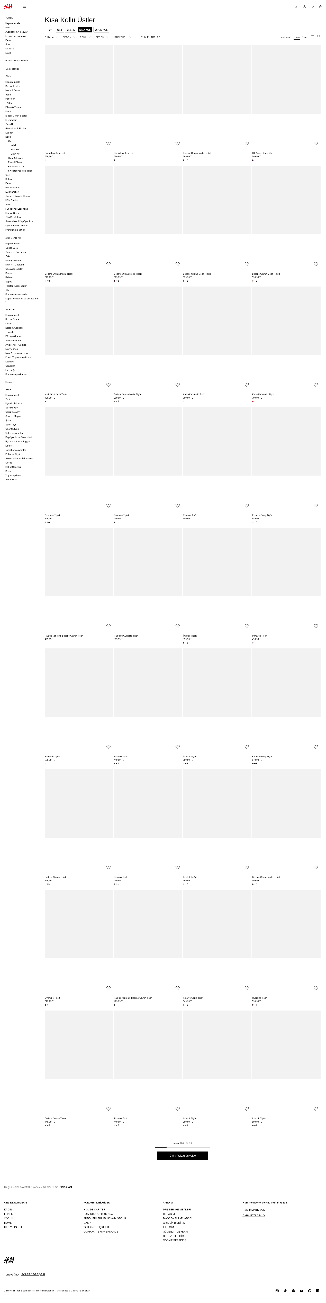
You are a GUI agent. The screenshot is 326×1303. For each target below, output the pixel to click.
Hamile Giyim (12, 213)
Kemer (8, 273)
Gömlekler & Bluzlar (15, 128)
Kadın (36, 1187)
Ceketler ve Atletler (15, 450)
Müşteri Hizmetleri (177, 1209)
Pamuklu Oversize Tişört (126, 636)
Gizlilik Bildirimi (174, 1222)
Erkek (8, 1213)
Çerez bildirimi (174, 1236)
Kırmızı (252, 401)
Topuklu (9, 332)
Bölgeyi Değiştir (33, 1274)
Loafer (8, 323)
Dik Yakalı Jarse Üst (55, 153)
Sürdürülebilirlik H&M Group (105, 1218)
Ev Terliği (10, 370)
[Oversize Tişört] (79, 458)
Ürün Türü (120, 37)
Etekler (9, 132)
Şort (7, 175)
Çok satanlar (12, 68)
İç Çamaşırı (11, 120)
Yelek (13, 145)
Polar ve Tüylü (13, 454)
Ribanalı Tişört (190, 515)
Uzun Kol (15, 153)
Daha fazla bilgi (253, 1215)
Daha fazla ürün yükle (182, 1155)
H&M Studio (11, 200)
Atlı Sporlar (11, 479)
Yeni (7, 399)
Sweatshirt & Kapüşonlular (19, 221)
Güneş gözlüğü (13, 260)
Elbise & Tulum (13, 107)
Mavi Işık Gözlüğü (14, 264)
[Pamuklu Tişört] (148, 458)
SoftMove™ (11, 407)
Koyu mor (252, 160)
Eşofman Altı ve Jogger (17, 441)
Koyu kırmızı (45, 1125)
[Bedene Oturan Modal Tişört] (217, 96)
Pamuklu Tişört (121, 515)
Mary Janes (11, 348)
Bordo (114, 281)
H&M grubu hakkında (98, 1213)
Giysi (8, 27)
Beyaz (183, 522)
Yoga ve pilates (13, 475)
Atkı (7, 290)
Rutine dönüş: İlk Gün (16, 60)
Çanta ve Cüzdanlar (16, 252)
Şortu (8, 420)
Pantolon (10, 98)
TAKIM (8, 103)
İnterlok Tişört (190, 636)
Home (8, 382)
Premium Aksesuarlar (16, 294)
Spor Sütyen (12, 428)
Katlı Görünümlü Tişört (56, 394)
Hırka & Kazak (15, 158)
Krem (45, 160)
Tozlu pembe (252, 281)
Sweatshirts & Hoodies (20, 170)
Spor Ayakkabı (13, 340)
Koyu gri (114, 884)
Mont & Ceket (12, 90)
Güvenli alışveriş (175, 1231)
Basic (8, 136)
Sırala (49, 37)
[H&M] (8, 7)
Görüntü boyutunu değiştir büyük (313, 37)
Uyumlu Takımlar (14, 403)
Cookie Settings (174, 1240)
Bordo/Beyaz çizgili (252, 1005)
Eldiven (9, 277)
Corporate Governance (101, 1231)
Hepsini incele (12, 243)
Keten (8, 179)
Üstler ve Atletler (14, 433)
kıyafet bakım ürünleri (16, 225)
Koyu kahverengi (252, 884)
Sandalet (10, 365)
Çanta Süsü (11, 247)
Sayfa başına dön (322, 652)
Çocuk (8, 1218)
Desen (100, 37)
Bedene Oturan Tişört (55, 877)
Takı (7, 256)
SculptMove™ (12, 411)
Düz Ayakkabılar (13, 336)
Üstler (8, 111)
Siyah (114, 160)
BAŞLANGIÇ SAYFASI (17, 1187)
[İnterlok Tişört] (217, 579)
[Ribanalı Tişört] (217, 458)
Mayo (8, 52)
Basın (87, 1222)
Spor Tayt (10, 424)
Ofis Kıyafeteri (13, 217)
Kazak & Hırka (12, 86)
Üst (10, 141)
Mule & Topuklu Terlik (16, 353)
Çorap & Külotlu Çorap (17, 196)
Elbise (8, 445)
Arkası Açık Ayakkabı (16, 344)
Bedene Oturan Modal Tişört (197, 153)
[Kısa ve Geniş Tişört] (286, 458)
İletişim (168, 1227)
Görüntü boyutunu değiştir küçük (318, 37)
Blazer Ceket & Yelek (16, 115)
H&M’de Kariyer (94, 1209)
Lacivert (45, 401)
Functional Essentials (16, 208)
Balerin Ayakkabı (14, 327)
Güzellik (9, 48)
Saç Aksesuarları (14, 268)
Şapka (8, 281)
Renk (83, 37)
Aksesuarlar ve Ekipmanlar (19, 458)
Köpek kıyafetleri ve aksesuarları (22, 300)
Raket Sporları (13, 467)
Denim (8, 40)
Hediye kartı (13, 1227)
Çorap (8, 462)
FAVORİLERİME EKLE (108, 143)
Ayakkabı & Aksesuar (16, 31)
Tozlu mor (183, 1125)
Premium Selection (15, 229)
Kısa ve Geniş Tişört (262, 515)
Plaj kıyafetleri (12, 187)
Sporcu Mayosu (13, 416)
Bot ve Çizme (12, 319)
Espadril (9, 361)
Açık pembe (183, 401)
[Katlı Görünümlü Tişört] (79, 338)
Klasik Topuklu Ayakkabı (18, 357)
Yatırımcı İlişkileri (97, 1227)
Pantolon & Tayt (16, 166)
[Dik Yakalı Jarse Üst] (79, 96)
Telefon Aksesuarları (16, 285)
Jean (8, 94)
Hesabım (169, 1213)
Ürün (304, 37)
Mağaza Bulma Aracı (177, 1218)
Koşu (8, 471)
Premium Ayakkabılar (16, 374)
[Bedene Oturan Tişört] (79, 820)
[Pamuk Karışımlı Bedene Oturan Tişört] (79, 579)
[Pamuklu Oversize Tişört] (148, 579)
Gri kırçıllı (45, 522)
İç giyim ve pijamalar (15, 36)
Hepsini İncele (12, 23)
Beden (67, 37)
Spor (8, 44)
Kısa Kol (15, 149)
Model (297, 37)
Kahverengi (114, 401)
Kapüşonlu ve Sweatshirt (18, 437)
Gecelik (9, 124)
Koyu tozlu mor (183, 281)
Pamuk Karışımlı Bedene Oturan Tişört (64, 636)
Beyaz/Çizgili (114, 1125)
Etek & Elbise (15, 162)
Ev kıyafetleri (12, 191)
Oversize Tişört (52, 515)
